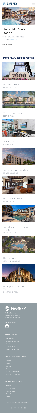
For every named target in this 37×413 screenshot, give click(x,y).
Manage (8, 385)
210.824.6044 (13, 322)
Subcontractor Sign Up (13, 374)
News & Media (10, 391)
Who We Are (9, 338)
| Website (13, 39)
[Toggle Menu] (33, 3)
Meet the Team (10, 344)
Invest (8, 363)
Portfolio (8, 360)
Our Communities (11, 388)
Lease (8, 396)
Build (7, 369)
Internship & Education (12, 349)
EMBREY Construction (12, 371)
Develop (8, 366)
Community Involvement (13, 341)
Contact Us (9, 394)
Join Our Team (10, 347)
